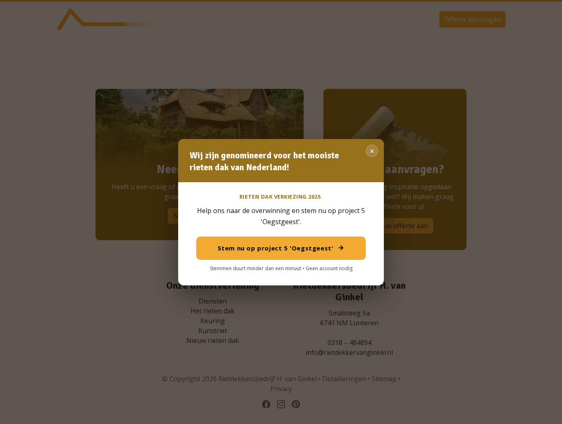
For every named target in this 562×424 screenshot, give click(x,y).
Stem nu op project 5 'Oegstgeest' (276, 248)
